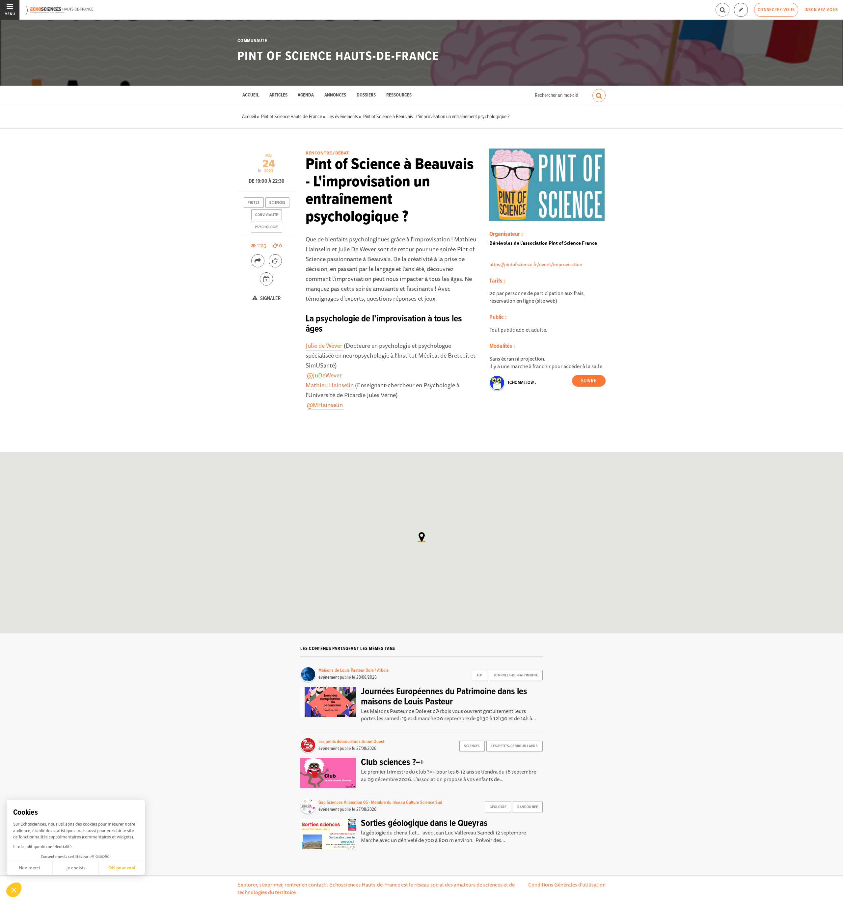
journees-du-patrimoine (516, 675)
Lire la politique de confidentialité (42, 846)
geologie (498, 807)
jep (479, 675)
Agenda (306, 95)
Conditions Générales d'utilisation (567, 884)
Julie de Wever (325, 345)
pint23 (253, 203)
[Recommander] (275, 260)
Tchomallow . (521, 383)
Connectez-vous (776, 10)
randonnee (527, 807)
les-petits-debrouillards (514, 746)
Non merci (29, 867)
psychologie (266, 227)
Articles (278, 95)
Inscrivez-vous (821, 10)
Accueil (250, 95)
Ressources (399, 95)
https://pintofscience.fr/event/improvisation (535, 264)
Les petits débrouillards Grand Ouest (351, 742)
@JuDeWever (325, 375)
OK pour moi (121, 867)
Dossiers (366, 95)
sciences (277, 203)
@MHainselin (325, 404)
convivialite (266, 215)
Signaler (270, 298)
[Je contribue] (741, 10)
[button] (14, 890)
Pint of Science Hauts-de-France (338, 56)
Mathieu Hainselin (330, 385)
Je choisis (75, 867)
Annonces (335, 95)
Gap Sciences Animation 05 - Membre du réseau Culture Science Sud (380, 802)
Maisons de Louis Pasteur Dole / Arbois (353, 670)
